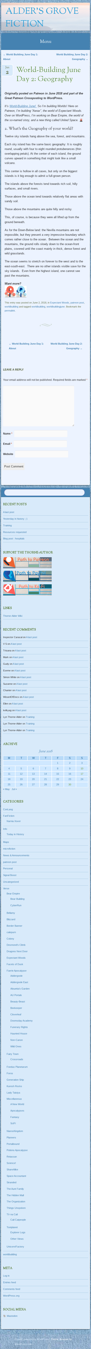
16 (69, 773)
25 (9, 784)
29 (57, 784)
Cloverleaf (15, 1014)
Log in (6, 1275)
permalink (10, 310)
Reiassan (12, 1156)
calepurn (11, 932)
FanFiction (8, 815)
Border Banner (14, 925)
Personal (8, 868)
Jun (7, 69)
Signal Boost (9, 875)
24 (82, 779)
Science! (11, 1163)
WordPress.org (11, 1295)
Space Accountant (16, 1176)
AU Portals (16, 995)
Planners (11, 1137)
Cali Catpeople (18, 1219)
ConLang (8, 809)
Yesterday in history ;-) (15, 518)
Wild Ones (15, 1046)
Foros (10, 1073)
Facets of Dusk (15, 964)
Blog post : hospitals (14, 538)
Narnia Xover (14, 821)
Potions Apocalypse (17, 1150)
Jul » (14, 789)
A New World (17, 1104)
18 (9, 779)
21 (45, 779)
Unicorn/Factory (15, 1246)
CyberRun (15, 905)
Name (7, 433)
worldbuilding (11, 306)
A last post (8, 512)
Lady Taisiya (13, 1092)
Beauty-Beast (17, 1001)
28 (45, 784)
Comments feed (11, 1289)
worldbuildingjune (56, 306)
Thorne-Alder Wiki (12, 616)
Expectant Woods (59, 302)
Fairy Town (13, 1054)
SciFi (13, 1123)
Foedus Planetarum (17, 1067)
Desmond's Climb (16, 945)
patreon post (77, 302)
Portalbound (13, 1144)
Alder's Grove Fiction (42, 18)
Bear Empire (13, 893)
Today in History (15, 834)
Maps (6, 842)
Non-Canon (16, 1040)
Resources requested (15, 532)
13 (33, 773)
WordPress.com (23, 1344)
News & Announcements (16, 855)
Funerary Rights (19, 1027)
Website (8, 454)
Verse (6, 888)
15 (57, 773)
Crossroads (16, 1059)
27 (33, 784)
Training (7, 525)
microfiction (9, 848)
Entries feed (9, 1282)
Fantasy (14, 1117)
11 (9, 773)
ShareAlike (12, 1169)
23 (69, 779)
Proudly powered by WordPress (32, 1339)
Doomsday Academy (21, 1020)
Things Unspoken (16, 1208)
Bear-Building (17, 899)
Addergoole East (19, 982)
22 (57, 779)
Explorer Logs (17, 1232)
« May (6, 789)
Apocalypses (17, 1110)
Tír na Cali (12, 1214)
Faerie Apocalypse (17, 970)
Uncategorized (11, 881)
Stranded (11, 1182)
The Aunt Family (15, 1188)
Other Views (17, 1238)
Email (7, 443)
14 (45, 773)
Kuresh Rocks (14, 1086)
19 (21, 779)
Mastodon (12, 1316)
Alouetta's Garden (20, 988)
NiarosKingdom (15, 1131)
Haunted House (18, 1033)
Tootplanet (12, 1227)
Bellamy (11, 913)
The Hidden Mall (15, 1195)
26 (21, 784)
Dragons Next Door (17, 951)
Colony (10, 938)
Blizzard (11, 919)
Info (5, 829)
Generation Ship (15, 1079)
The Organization (16, 1201)
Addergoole (16, 975)
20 (33, 779)
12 (21, 773)
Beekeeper (16, 1008)
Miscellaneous (14, 1099)
